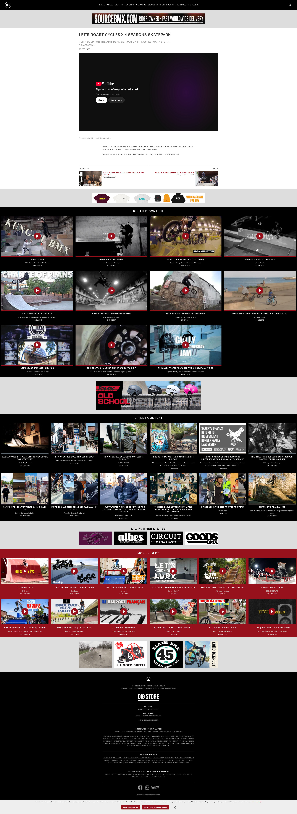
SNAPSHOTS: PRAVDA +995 (272, 507)
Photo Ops (141, 5)
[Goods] (201, 538)
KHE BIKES (114, 760)
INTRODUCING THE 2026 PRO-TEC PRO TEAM (222, 507)
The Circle (180, 5)
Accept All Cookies (130, 807)
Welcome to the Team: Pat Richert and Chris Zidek (259, 314)
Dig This (119, 5)
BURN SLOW (132, 758)
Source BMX (137, 777)
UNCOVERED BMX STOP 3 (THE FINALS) (185, 259)
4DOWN (186, 762)
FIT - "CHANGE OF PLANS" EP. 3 (37, 314)
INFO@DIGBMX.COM (151, 720)
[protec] (95, 654)
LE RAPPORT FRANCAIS (124, 628)
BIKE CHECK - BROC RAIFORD (223, 628)
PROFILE (170, 760)
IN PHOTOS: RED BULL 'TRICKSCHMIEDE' (74, 457)
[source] (148, 18)
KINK (120, 760)
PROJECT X (193, 5)
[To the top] (148, 680)
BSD (125, 758)
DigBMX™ (161, 686)
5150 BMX (136, 774)
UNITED (163, 762)
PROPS (177, 760)
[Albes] (130, 538)
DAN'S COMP (169, 758)
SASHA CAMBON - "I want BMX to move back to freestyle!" (25, 458)
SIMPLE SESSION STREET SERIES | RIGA (124, 587)
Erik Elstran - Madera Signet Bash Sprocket (111, 368)
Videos (110, 5)
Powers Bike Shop (168, 774)
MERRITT (154, 760)
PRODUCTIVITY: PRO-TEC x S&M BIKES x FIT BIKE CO (173, 458)
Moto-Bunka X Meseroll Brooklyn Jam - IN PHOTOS (74, 508)
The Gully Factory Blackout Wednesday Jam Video (185, 368)
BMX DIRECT (117, 758)
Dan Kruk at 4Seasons (111, 259)
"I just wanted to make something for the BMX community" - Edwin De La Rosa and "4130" (123, 509)
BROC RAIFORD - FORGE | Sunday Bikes (74, 587)
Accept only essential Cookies (156, 807)
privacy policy (256, 802)
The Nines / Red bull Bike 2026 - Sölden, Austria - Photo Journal (272, 458)
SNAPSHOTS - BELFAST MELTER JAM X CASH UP (25, 508)
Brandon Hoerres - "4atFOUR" (260, 259)
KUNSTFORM (128, 760)
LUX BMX (137, 760)
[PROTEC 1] (148, 395)
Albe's (107, 774)
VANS (169, 762)
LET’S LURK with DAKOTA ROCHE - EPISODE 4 (173, 587)
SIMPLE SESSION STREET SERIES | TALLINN (24, 628)
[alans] (166, 654)
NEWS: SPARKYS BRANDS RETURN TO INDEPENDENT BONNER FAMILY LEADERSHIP (222, 458)
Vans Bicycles (159, 777)
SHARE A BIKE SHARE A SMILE (148, 762)
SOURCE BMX (119, 762)
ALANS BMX (107, 758)
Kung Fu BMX (37, 259)
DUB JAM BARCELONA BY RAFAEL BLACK (175, 172)
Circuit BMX (116, 774)
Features (129, 5)
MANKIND (145, 760)
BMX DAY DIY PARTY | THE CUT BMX (74, 628)
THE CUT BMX (158, 758)
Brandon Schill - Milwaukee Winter (111, 314)
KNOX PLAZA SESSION (272, 587)
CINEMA (141, 758)
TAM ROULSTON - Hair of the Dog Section (222, 587)
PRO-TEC (184, 760)
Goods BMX (146, 774)
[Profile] (201, 654)
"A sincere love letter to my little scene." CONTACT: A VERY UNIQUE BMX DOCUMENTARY (173, 509)
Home (102, 5)
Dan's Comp (127, 774)
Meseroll (156, 774)
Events (170, 5)
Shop (162, 5)
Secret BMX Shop (184, 774)
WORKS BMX (177, 762)
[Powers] (95, 538)
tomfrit (148, 794)
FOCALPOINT (180, 758)
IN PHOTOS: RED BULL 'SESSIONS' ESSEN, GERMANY (124, 458)
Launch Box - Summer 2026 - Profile (173, 628)
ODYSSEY (161, 760)
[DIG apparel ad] (148, 198)
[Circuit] (166, 538)
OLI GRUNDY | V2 (25, 587)
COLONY (148, 758)
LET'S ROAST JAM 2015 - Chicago (37, 368)
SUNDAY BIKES (130, 762)
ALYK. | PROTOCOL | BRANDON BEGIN (272, 628)
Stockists (153, 5)
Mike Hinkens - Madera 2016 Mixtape (185, 314)
